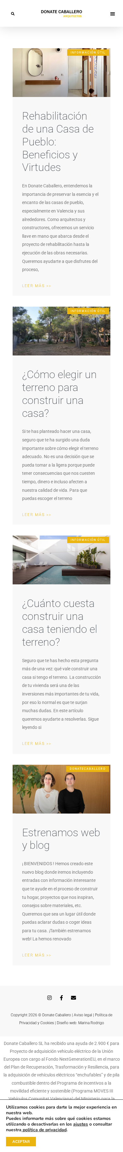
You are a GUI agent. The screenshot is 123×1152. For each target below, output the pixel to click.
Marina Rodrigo (91, 1023)
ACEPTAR (21, 1141)
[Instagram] (49, 997)
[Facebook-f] (61, 997)
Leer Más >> (36, 286)
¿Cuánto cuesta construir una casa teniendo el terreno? (59, 622)
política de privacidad (44, 1130)
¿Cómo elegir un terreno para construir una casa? (59, 393)
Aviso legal (83, 1015)
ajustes (80, 1124)
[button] (12, 13)
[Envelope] (73, 997)
